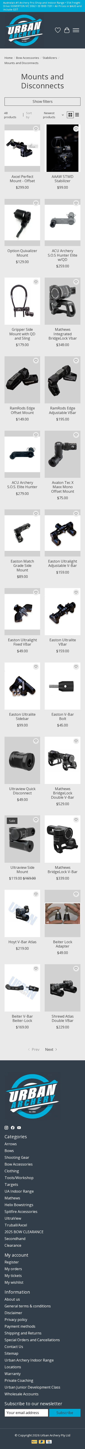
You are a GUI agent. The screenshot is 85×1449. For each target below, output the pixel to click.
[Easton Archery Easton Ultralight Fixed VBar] (22, 611)
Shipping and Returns (23, 1333)
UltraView (13, 1218)
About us (12, 1299)
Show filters (43, 101)
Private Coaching (19, 1380)
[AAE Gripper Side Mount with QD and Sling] (22, 301)
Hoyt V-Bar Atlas (22, 941)
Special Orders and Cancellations (32, 1339)
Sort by (29, 115)
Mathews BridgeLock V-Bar (63, 869)
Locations (13, 1366)
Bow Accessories (27, 58)
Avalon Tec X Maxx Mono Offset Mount (62, 487)
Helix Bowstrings (19, 1204)
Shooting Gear (17, 1157)
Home (9, 58)
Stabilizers (50, 58)
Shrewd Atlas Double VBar (63, 1018)
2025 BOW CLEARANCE (24, 1231)
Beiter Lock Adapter (62, 944)
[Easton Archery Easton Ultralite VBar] (62, 611)
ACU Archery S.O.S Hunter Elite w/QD (62, 255)
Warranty (13, 1373)
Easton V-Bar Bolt (62, 716)
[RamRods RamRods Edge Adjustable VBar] (62, 379)
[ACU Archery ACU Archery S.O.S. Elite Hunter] (22, 454)
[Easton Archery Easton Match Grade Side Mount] (22, 533)
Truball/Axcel (16, 1225)
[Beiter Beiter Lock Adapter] (62, 913)
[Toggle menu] (75, 30)
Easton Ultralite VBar (62, 642)
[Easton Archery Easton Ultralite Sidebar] (22, 686)
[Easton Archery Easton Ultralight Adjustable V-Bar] (62, 533)
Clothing (12, 1170)
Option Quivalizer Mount (22, 253)
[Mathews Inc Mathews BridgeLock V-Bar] (62, 838)
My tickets (13, 1275)
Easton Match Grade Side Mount (22, 565)
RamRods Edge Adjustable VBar (62, 410)
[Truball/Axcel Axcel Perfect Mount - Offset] (22, 148)
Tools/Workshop (19, 1177)
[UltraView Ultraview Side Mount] (22, 838)
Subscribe (64, 1412)
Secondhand (15, 1238)
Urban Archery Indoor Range (29, 1360)
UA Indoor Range (19, 1191)
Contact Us (14, 1346)
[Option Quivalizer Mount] (22, 222)
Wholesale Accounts (22, 1394)
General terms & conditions (28, 1306)
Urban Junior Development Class (32, 1387)
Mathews (12, 1198)
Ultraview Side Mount (22, 869)
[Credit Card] (49, 1442)
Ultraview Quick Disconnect (22, 791)
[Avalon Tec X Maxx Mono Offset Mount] (62, 454)
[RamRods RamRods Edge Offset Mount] (22, 379)
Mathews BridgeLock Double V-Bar (62, 793)
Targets (11, 1184)
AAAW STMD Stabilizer (62, 178)
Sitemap (11, 1353)
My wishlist (14, 1282)
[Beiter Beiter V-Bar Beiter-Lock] (22, 987)
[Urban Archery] (24, 30)
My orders (13, 1268)
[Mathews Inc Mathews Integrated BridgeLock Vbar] (62, 301)
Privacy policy (16, 1319)
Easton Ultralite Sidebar (22, 716)
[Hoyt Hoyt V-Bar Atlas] (22, 913)
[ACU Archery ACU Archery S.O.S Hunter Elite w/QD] (62, 222)
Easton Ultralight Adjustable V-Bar (62, 563)
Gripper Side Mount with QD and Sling (22, 333)
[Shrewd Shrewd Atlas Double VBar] (62, 987)
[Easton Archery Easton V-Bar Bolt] (62, 686)
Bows (9, 1150)
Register (12, 1262)
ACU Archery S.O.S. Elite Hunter (22, 484)
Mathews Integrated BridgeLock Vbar (63, 333)
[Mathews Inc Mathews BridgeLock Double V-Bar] (62, 760)
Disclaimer (13, 1312)
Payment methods (20, 1326)
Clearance (13, 1245)
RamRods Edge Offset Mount (22, 410)
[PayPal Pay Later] (42, 1442)
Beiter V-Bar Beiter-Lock (22, 1018)
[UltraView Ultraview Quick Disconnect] (22, 760)
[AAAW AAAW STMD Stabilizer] (62, 148)
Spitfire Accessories (21, 1211)
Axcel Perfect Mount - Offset (22, 178)
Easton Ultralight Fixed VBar (22, 642)
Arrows (11, 1143)
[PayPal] (34, 1442)
